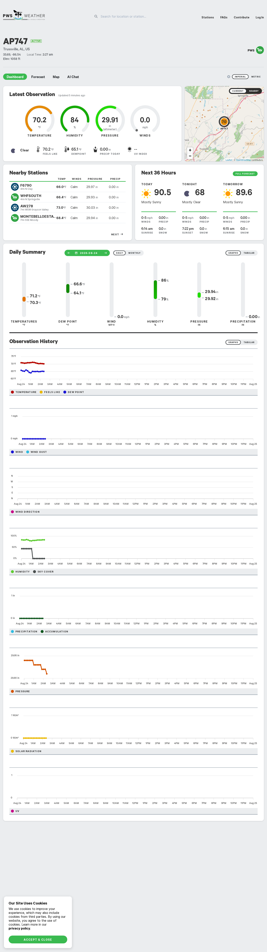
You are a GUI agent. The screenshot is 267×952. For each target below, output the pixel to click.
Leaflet (229, 159)
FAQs (224, 17)
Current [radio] (238, 91)
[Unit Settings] (229, 77)
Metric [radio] (256, 77)
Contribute (241, 17)
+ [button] (190, 150)
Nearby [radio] (254, 91)
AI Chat (73, 77)
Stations (208, 17)
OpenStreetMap (243, 159)
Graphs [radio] (233, 342)
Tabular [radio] (249, 342)
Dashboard (15, 77)
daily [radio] (119, 253)
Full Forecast (245, 174)
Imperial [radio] (240, 77)
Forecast (38, 77)
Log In (260, 17)
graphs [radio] (233, 253)
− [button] (190, 156)
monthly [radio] (134, 253)
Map (56, 77)
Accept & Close (38, 939)
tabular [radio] (249, 253)
